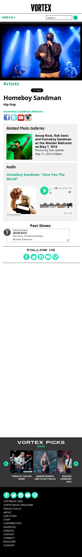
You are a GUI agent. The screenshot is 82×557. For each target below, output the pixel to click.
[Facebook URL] (6, 117)
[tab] (41, 446)
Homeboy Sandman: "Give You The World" (35, 176)
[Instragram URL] (28, 117)
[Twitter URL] (13, 117)
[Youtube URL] (21, 117)
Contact (8, 534)
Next (76, 463)
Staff (6, 519)
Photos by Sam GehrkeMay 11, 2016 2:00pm (53, 145)
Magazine (9, 541)
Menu (8, 17)
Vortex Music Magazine (18, 505)
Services (8, 530)
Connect (8, 538)
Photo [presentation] (41, 446)
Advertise (9, 527)
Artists (11, 83)
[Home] (41, 11)
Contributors (12, 523)
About (7, 512)
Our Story (10, 516)
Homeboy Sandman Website (23, 111)
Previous (6, 463)
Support (8, 545)
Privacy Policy (12, 508)
